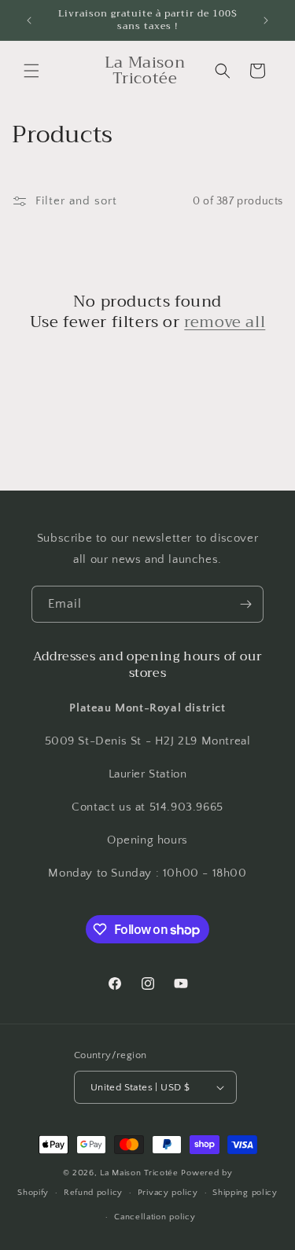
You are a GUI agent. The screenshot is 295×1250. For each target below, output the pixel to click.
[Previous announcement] (29, 20)
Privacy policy (168, 1192)
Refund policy (93, 1192)
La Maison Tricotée (140, 1173)
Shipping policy (245, 1192)
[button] (31, 70)
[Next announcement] (266, 20)
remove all (224, 322)
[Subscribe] (245, 604)
